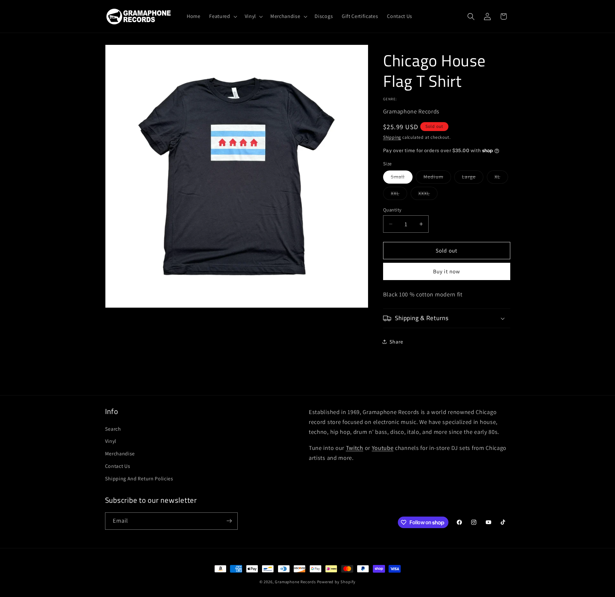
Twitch (354, 448)
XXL (399, 195)
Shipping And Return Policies (139, 478)
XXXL (428, 195)
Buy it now (446, 271)
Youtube (383, 448)
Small (402, 178)
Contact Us (117, 466)
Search (113, 429)
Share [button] (396, 341)
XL (501, 178)
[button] (222, 16)
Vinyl (110, 441)
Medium (437, 178)
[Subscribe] (229, 521)
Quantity (392, 210)
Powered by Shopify (336, 582)
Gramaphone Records (295, 582)
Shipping (392, 137)
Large (472, 178)
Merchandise (120, 453)
